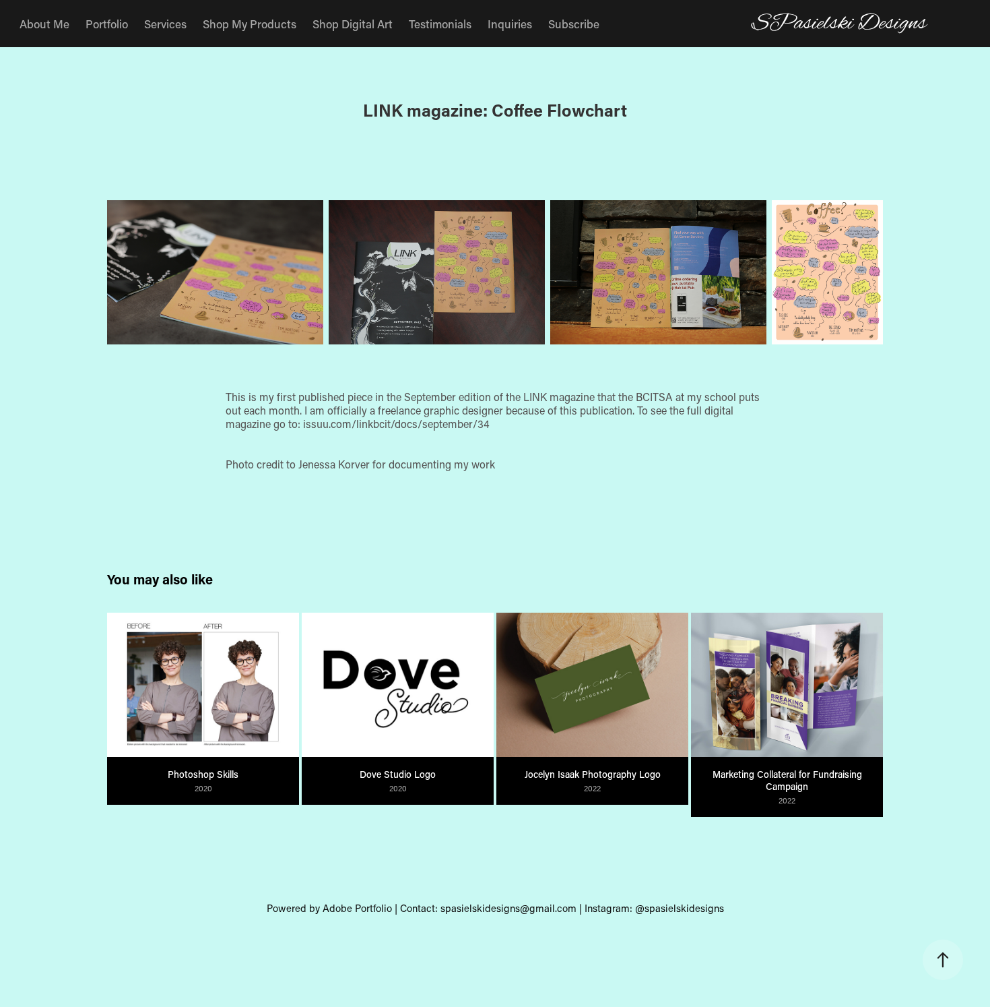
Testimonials (440, 23)
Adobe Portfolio (357, 908)
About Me (44, 23)
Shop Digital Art (352, 23)
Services (165, 23)
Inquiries (510, 23)
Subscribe (573, 23)
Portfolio (107, 23)
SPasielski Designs (839, 23)
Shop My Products (249, 23)
